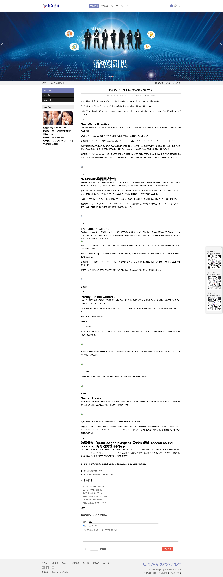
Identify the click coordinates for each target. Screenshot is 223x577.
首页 (86, 6)
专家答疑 (55, 563)
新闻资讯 (94, 6)
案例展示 (114, 6)
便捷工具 (96, 563)
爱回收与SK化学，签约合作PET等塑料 (95, 496)
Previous (2, 44)
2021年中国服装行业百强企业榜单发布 (101, 474)
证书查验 (124, 6)
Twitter (53, 567)
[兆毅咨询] (51, 6)
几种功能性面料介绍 (94, 471)
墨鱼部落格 (64, 572)
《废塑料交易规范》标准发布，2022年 (95, 503)
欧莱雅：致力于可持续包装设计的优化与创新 (65, 83)
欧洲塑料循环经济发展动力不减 (92, 493)
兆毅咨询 (132, 96)
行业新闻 (47, 91)
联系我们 (65, 563)
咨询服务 (104, 6)
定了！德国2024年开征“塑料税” (92, 490)
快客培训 (55, 572)
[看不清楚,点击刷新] (103, 549)
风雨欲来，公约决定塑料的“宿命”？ (93, 487)
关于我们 (86, 563)
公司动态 (47, 95)
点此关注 (176, 83)
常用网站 (106, 563)
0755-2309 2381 (164, 564)
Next (221, 44)
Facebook (47, 567)
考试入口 (45, 563)
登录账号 (96, 526)
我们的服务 (75, 563)
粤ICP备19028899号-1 (151, 573)
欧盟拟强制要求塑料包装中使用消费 (94, 500)
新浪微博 (43, 567)
